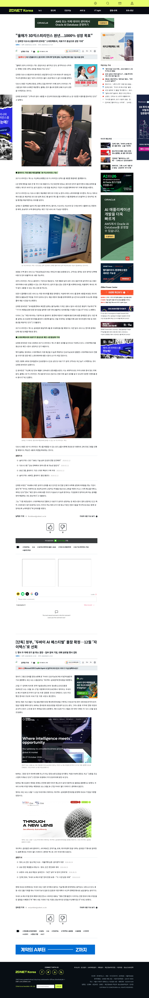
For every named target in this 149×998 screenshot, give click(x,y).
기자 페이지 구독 (43, 51)
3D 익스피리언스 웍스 (82, 547)
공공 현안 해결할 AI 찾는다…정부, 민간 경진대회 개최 (39, 867)
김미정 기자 (25, 662)
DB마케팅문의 (92, 967)
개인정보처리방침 (110, 967)
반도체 (53, 10)
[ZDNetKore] (24, 6)
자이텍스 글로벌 (67, 931)
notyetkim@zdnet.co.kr (37, 907)
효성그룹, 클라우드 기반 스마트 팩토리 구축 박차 (37, 470)
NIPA (42, 931)
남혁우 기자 (25, 51)
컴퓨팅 (18, 45)
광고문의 (83, 967)
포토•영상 (129, 10)
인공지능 (67, 10)
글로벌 (79, 931)
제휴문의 (100, 967)
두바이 (87, 931)
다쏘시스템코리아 (65, 547)
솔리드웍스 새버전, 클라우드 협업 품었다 (34, 475)
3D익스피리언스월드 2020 (47, 547)
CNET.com (19, 981)
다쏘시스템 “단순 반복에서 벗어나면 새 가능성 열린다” (39, 465)
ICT (43, 934)
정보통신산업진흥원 (30, 931)
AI (34, 547)
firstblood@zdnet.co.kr (37, 516)
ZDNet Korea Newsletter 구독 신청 (25, 986)
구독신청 (58, 986)
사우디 (26, 934)
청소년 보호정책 (128, 967)
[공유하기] (83, 51)
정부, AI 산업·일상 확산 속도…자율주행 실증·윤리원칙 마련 (41, 862)
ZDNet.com (27, 981)
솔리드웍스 (27, 550)
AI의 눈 (82, 10)
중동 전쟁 (35, 934)
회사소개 (76, 967)
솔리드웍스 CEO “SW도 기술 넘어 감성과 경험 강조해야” (40, 460)
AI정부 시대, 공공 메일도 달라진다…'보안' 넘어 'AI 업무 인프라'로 (43, 872)
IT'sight (97, 10)
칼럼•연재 (113, 10)
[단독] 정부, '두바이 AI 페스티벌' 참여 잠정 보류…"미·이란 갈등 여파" (45, 877)
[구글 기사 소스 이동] (73, 51)
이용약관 (119, 967)
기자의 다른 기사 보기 (87, 516)
